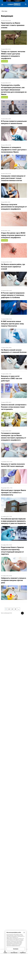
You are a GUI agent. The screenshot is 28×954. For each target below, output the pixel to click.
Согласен (15, 949)
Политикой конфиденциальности (13, 945)
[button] (6, 609)
